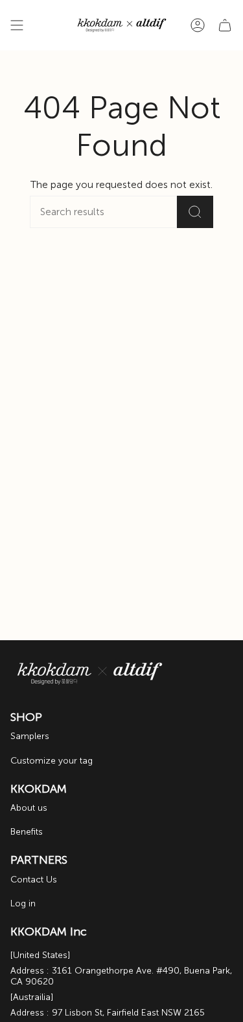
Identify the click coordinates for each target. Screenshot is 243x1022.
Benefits (26, 831)
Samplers (29, 736)
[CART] (224, 25)
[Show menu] (17, 25)
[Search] (195, 212)
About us (28, 807)
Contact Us (33, 879)
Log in (23, 903)
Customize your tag (51, 760)
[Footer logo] (89, 674)
